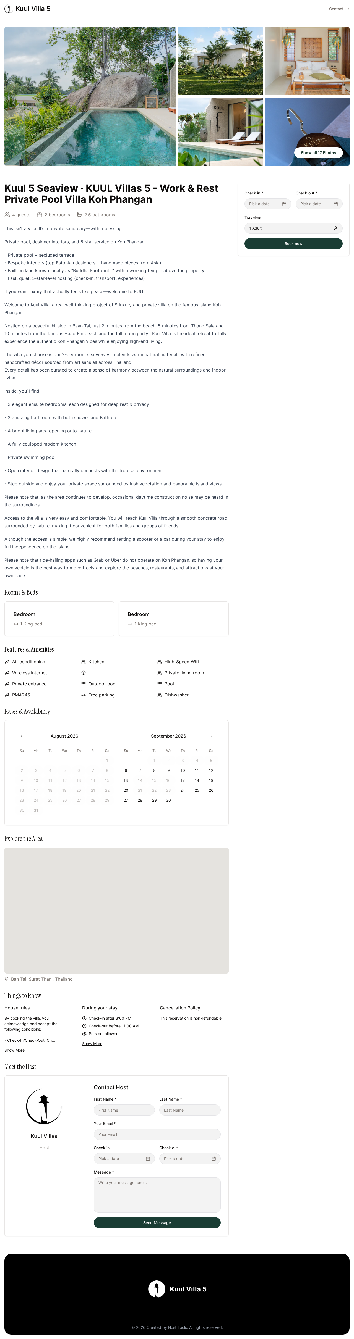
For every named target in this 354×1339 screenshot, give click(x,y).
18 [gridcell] (197, 780)
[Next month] (211, 735)
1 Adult (255, 228)
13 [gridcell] (126, 780)
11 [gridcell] (197, 770)
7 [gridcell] (140, 770)
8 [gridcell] (154, 770)
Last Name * (170, 1099)
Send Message (157, 1222)
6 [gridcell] (126, 770)
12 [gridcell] (211, 770)
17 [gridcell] (183, 780)
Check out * (306, 193)
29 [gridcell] (154, 800)
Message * (104, 1172)
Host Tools (177, 1327)
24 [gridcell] (182, 790)
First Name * (105, 1099)
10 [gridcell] (183, 770)
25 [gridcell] (197, 790)
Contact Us (339, 8)
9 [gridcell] (168, 770)
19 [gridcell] (211, 780)
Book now (294, 243)
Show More (14, 1050)
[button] (90, 96)
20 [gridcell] (126, 790)
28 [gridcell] (140, 800)
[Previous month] (21, 735)
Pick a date (108, 1158)
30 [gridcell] (168, 800)
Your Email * (105, 1123)
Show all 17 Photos (318, 152)
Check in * (253, 193)
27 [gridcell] (126, 800)
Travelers (252, 217)
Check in (102, 1147)
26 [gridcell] (211, 790)
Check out (168, 1147)
